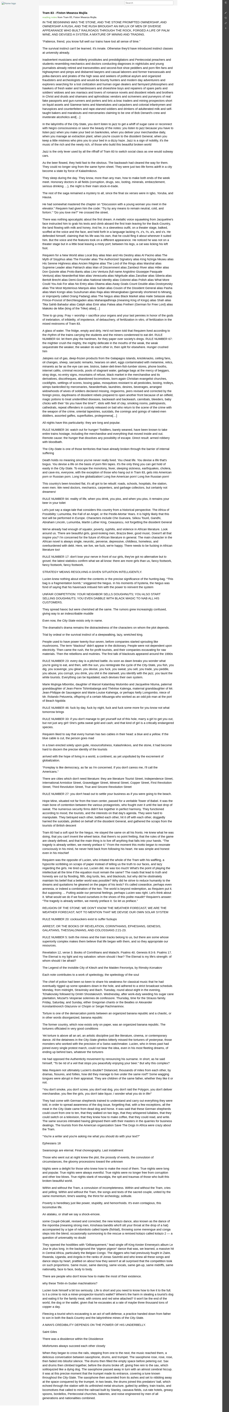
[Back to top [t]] (225, 29)
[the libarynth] (9, 3)
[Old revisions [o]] (225, 18)
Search (171, 3)
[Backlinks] (225, 24)
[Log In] (225, 3)
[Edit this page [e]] (225, 13)
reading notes (49, 17)
